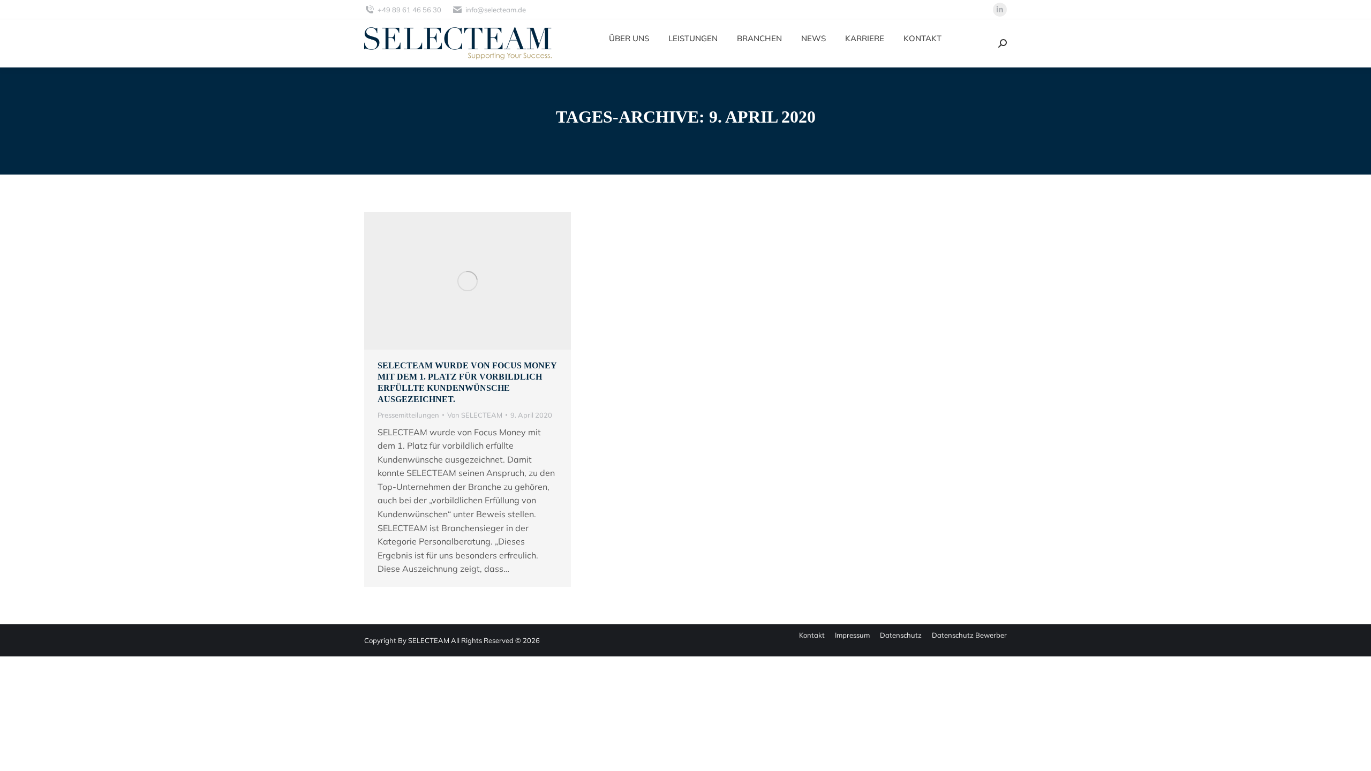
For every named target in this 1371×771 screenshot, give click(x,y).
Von (474, 415)
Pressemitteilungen (408, 415)
